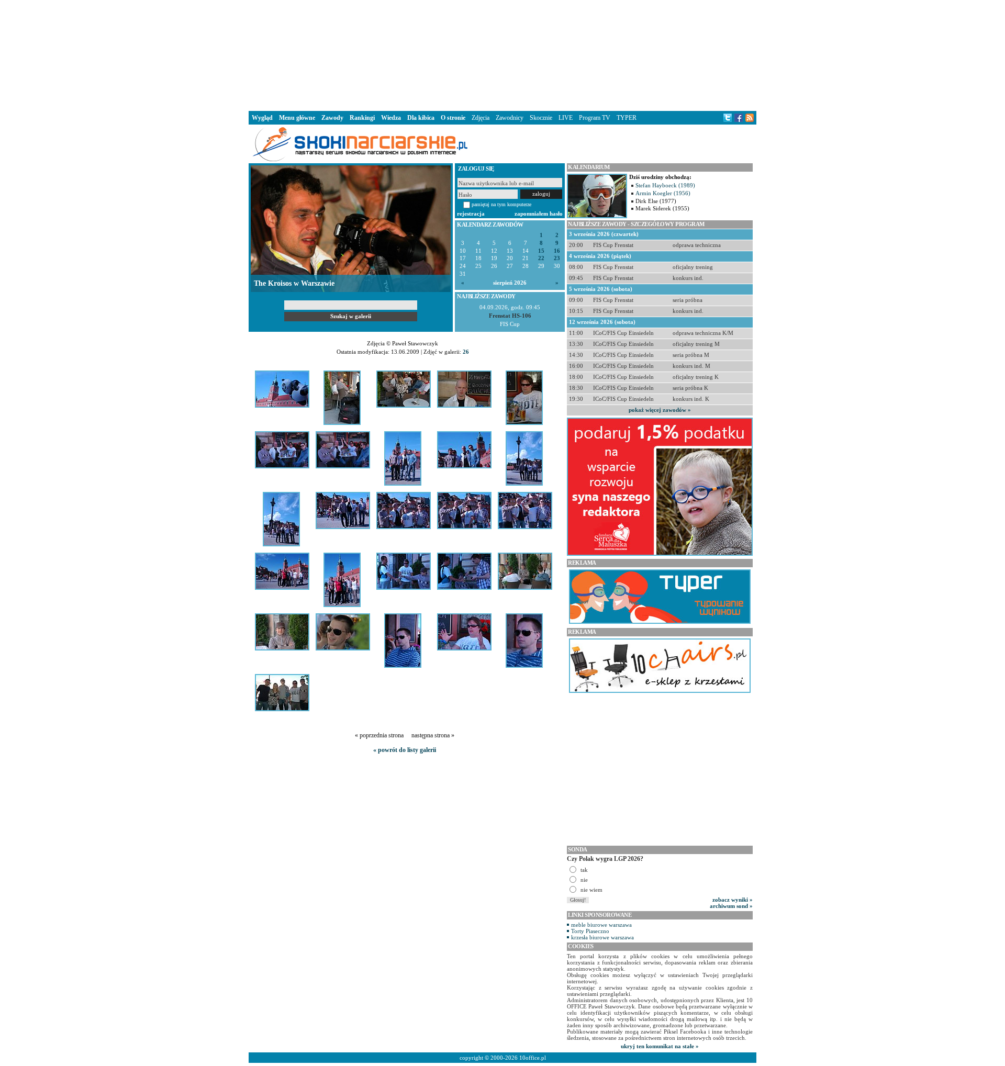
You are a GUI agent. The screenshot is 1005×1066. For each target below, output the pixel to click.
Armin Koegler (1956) (662, 193)
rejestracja (471, 213)
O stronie (453, 117)
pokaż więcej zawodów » (660, 410)
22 (541, 258)
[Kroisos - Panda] (282, 405)
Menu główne (297, 117)
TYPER (626, 117)
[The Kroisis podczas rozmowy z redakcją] (403, 405)
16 (557, 251)
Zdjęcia (480, 117)
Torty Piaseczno (590, 931)
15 (541, 251)
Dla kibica (420, 117)
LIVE (566, 117)
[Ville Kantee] (282, 648)
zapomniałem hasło (539, 213)
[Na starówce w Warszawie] (464, 466)
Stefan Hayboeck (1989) (665, 185)
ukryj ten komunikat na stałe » (660, 1046)
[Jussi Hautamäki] (343, 648)
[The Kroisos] (282, 466)
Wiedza (391, 117)
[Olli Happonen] (464, 405)
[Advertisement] (502, 54)
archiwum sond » (731, 906)
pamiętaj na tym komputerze (501, 204)
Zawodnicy (509, 117)
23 (557, 258)
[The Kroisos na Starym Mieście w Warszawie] (402, 483)
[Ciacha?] (343, 466)
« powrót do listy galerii (404, 750)
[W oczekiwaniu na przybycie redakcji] (342, 423)
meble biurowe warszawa (601, 925)
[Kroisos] (524, 483)
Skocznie (541, 117)
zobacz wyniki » (732, 899)
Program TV (594, 117)
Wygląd (262, 117)
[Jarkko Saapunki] (524, 423)
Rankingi (362, 117)
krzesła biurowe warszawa (602, 937)
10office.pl (532, 1057)
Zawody (332, 117)
